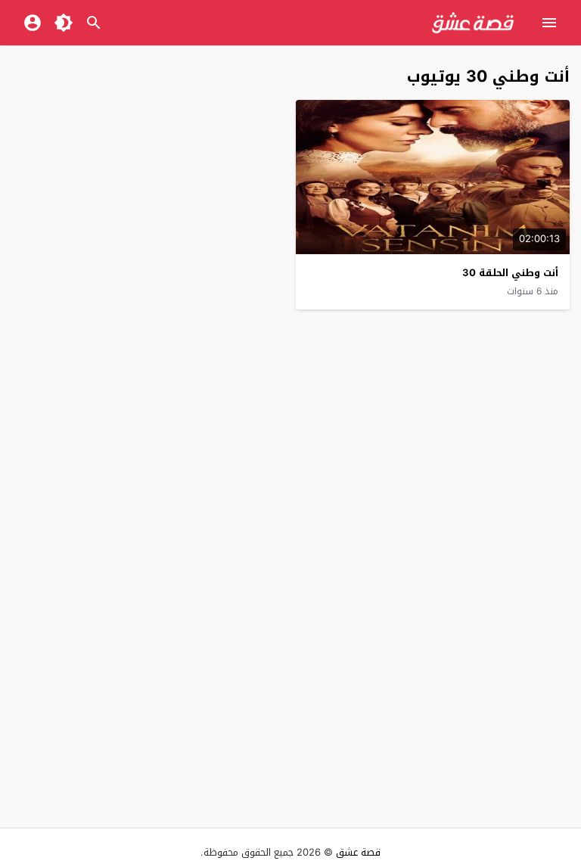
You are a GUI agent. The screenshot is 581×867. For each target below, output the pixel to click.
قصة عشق (358, 852)
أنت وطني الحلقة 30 (510, 272)
